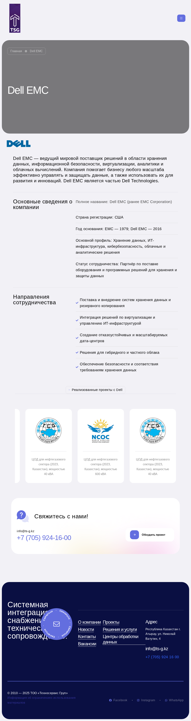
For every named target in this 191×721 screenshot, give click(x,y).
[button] (150, 534)
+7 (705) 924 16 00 (162, 657)
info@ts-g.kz (156, 648)
